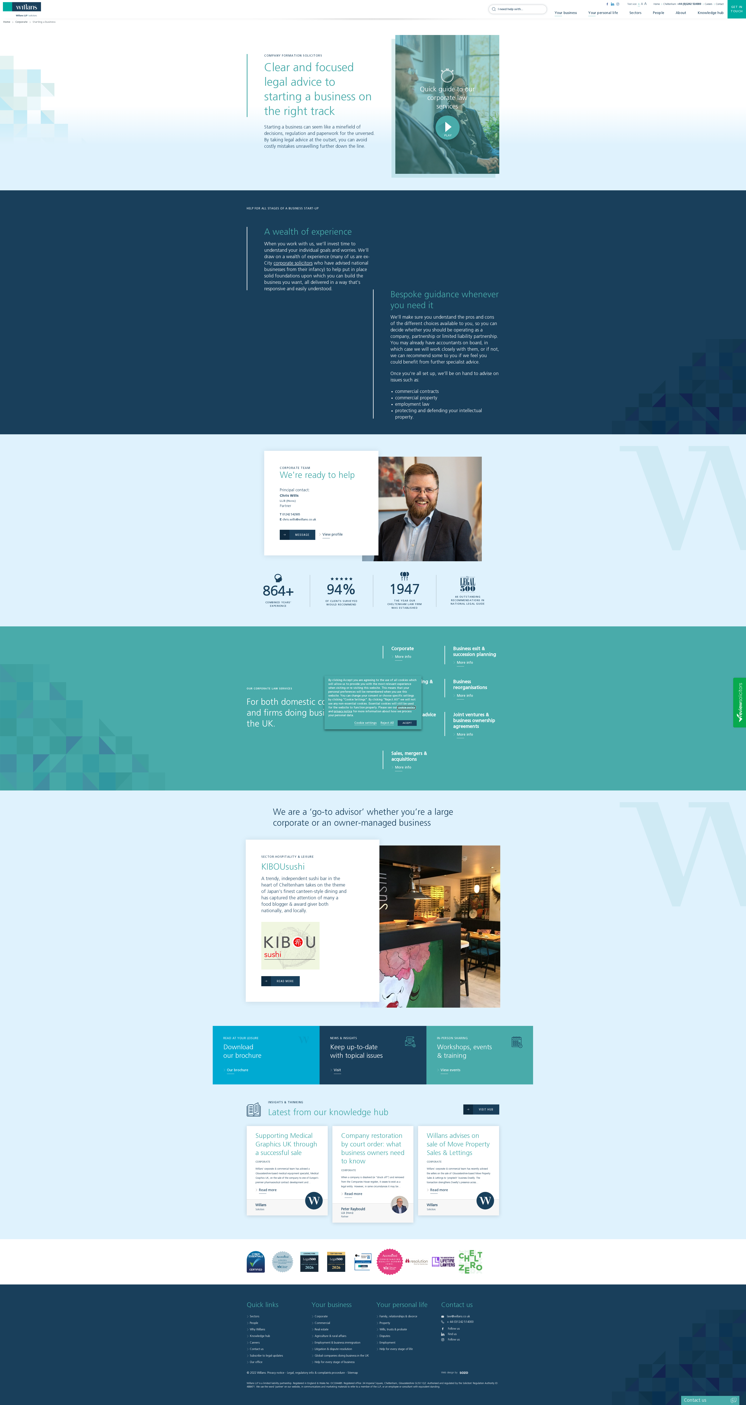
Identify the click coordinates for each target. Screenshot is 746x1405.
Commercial (322, 1323)
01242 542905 (291, 514)
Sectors (635, 13)
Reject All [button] (387, 722)
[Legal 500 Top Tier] (336, 1262)
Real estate (322, 1329)
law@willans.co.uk (458, 1316)
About (681, 13)
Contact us (256, 1349)
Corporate (21, 22)
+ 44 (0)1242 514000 (460, 1321)
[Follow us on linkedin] (612, 4)
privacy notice (343, 711)
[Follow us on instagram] (617, 4)
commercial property (416, 398)
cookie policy (406, 707)
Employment (387, 1342)
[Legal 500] (309, 1262)
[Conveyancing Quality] (390, 1262)
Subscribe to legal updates (266, 1355)
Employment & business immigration (337, 1342)
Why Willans (257, 1329)
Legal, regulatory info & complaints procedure (316, 1372)
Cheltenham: (682, 4)
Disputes (385, 1336)
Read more (268, 1190)
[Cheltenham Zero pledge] (470, 1262)
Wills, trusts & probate (393, 1329)
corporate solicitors (293, 263)
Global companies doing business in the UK (342, 1355)
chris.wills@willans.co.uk (299, 519)
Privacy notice (275, 1372)
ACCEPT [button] (407, 723)
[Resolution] (417, 1262)
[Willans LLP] (22, 9)
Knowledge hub (711, 13)
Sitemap (353, 1372)
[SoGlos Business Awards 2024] (363, 1262)
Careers (708, 4)
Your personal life (603, 13)
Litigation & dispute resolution (333, 1349)
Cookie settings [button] (365, 722)
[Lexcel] (283, 1262)
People (658, 13)
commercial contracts (417, 391)
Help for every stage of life (396, 1349)
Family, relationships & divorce (398, 1316)
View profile (332, 534)
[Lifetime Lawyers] (443, 1262)
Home (657, 4)
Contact (720, 4)
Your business (566, 13)
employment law (412, 404)
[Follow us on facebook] (607, 4)
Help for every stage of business (335, 1362)
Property (385, 1323)
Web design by (449, 1372)
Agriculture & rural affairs (330, 1336)
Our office (256, 1362)
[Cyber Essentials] (256, 1262)
